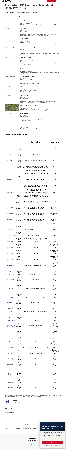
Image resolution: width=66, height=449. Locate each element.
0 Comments (28, 9)
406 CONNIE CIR (10, 283)
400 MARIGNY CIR (10, 302)
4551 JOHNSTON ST (11, 311)
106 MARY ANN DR (10, 259)
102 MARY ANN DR (10, 247)
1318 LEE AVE (10, 288)
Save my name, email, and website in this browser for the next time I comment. (21, 428)
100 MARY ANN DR (10, 241)
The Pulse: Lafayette (17, 9)
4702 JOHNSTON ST (11, 353)
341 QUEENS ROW (10, 297)
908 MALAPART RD (10, 265)
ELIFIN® (24, 9)
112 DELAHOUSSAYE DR (10, 160)
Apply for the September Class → (52, 442)
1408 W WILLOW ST (11, 347)
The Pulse (11, 9)
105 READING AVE (10, 341)
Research (7, 9)
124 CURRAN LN (10, 378)
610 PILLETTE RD (10, 274)
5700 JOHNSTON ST (11, 387)
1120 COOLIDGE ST (11, 364)
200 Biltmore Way (11, 141)
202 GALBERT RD (10, 164)
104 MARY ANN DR (10, 253)
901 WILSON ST (11, 329)
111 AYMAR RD (11, 382)
